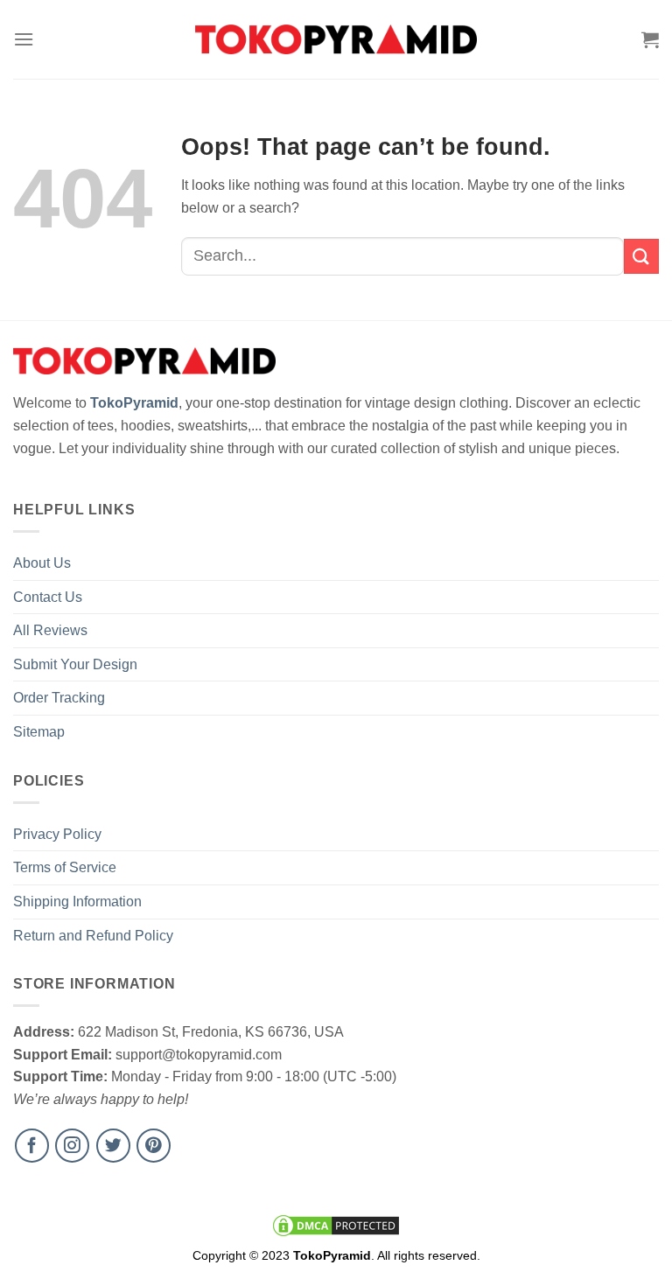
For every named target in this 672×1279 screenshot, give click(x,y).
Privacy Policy (57, 834)
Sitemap (39, 731)
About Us (42, 563)
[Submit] (641, 256)
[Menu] (23, 38)
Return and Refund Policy (93, 935)
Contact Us (47, 597)
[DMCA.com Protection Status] (336, 1225)
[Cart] (650, 39)
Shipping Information (77, 901)
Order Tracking (59, 697)
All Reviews (50, 630)
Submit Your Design (75, 664)
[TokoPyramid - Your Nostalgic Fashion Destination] (336, 38)
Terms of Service (64, 867)
